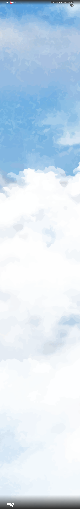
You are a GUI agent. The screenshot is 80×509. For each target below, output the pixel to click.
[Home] (11, 2)
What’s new (70, 2)
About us (65, 2)
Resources (61, 2)
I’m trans (56, 2)
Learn (53, 2)
